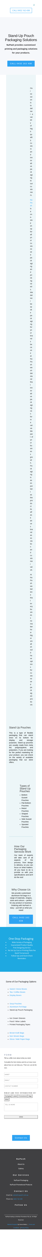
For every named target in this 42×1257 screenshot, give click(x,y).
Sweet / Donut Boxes (19, 1016)
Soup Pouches (16, 1031)
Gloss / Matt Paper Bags (20, 1067)
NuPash (31, 206)
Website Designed (12, 1252)
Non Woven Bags (17, 1063)
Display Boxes (16, 1023)
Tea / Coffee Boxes (18, 1020)
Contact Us (21, 1165)
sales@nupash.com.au (20, 1223)
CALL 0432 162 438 (21, 10)
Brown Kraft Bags (17, 1060)
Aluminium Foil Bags (19, 1034)
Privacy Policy (25, 1255)
